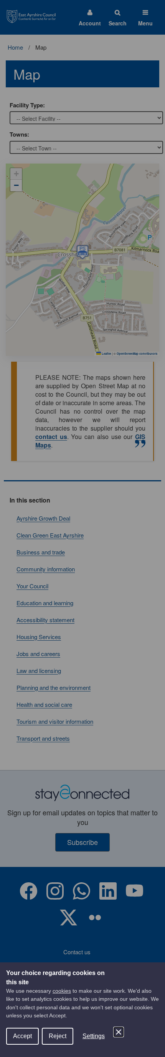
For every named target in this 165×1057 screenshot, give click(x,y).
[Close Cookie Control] (118, 1032)
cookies (62, 991)
